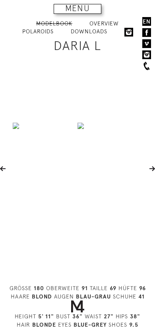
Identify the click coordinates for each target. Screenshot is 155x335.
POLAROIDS (38, 31)
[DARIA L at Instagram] (128, 31)
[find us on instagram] (146, 54)
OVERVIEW (104, 23)
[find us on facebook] (146, 32)
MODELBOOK (54, 23)
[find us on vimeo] (146, 43)
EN (147, 21)
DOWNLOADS (89, 31)
